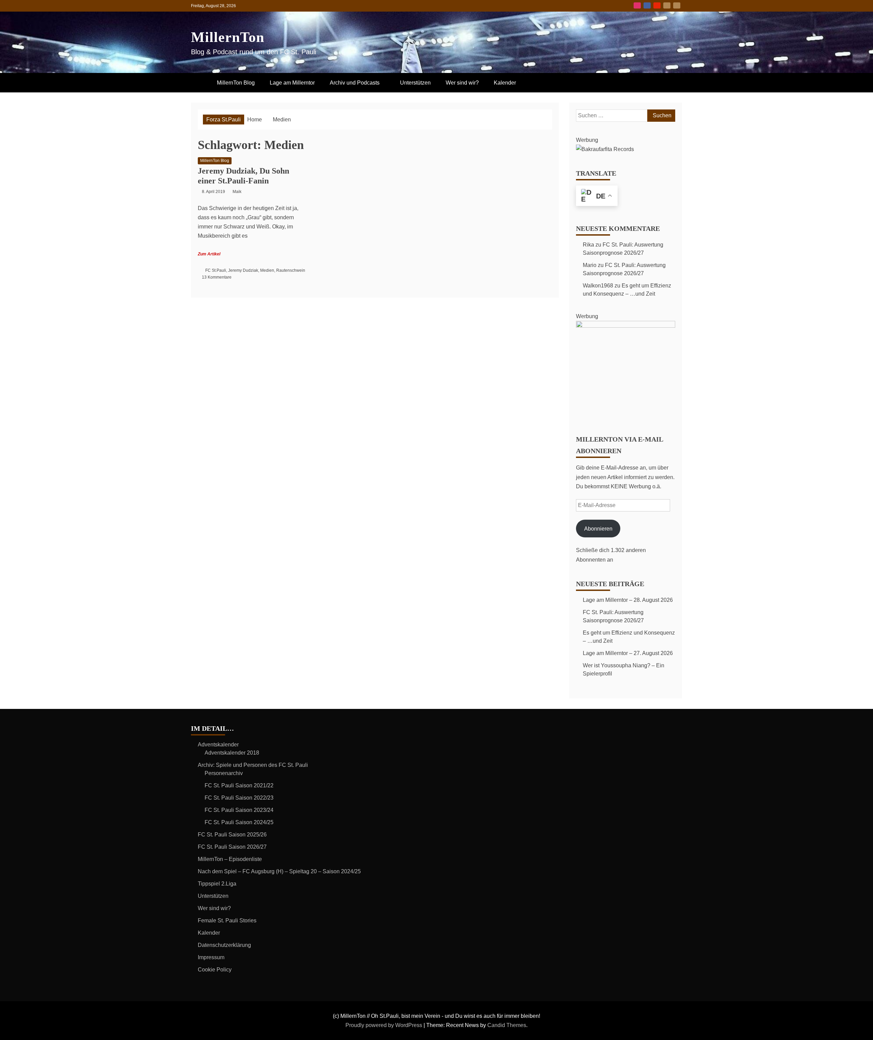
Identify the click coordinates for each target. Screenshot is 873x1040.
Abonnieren (598, 529)
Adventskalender (218, 744)
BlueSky (666, 5)
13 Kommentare (217, 277)
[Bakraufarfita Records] (605, 149)
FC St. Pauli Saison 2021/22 (239, 785)
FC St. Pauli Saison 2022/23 (239, 798)
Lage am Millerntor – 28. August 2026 (628, 600)
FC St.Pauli (215, 270)
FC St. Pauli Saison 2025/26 (232, 834)
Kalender (505, 83)
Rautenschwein (290, 270)
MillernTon (227, 37)
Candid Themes (506, 1025)
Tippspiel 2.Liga (217, 884)
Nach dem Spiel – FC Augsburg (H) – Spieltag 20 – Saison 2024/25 (279, 871)
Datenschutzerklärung (224, 945)
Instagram (637, 5)
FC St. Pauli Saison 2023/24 (239, 810)
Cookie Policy (215, 969)
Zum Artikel (209, 254)
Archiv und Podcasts (355, 83)
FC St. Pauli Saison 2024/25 (239, 822)
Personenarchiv (224, 773)
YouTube (657, 5)
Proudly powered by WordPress (384, 1025)
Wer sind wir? (462, 83)
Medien (267, 270)
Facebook (647, 5)
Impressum (211, 957)
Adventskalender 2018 (232, 753)
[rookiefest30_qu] (625, 326)
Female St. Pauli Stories (227, 920)
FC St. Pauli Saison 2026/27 (232, 847)
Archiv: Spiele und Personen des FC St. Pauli (253, 765)
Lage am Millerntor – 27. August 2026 (628, 653)
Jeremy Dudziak (243, 270)
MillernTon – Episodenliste (230, 859)
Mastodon (676, 5)
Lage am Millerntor (292, 83)
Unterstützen (415, 83)
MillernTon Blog (236, 83)
